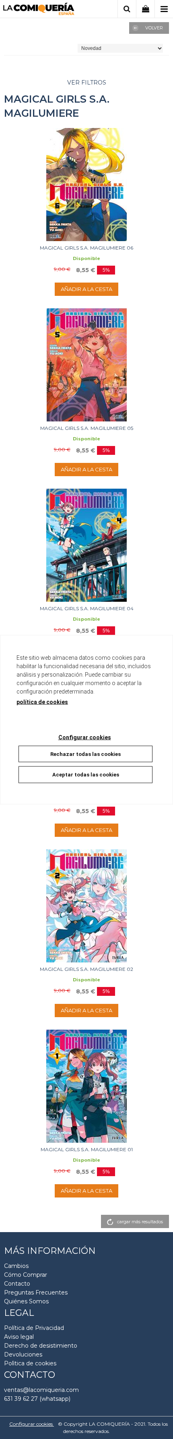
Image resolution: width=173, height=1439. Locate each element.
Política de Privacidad (34, 1328)
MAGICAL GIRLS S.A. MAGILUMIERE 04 (87, 608)
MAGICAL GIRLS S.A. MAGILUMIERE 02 (86, 969)
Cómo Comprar (25, 1274)
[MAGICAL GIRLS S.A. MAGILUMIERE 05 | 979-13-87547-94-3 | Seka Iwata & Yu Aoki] (86, 364)
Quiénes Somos (26, 1301)
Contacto (17, 1283)
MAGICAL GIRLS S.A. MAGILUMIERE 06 (86, 248)
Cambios (16, 1266)
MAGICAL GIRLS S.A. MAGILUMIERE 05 (86, 428)
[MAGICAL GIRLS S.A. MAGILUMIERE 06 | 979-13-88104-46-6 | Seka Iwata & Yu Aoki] (86, 184)
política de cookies (42, 701)
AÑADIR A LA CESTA (86, 289)
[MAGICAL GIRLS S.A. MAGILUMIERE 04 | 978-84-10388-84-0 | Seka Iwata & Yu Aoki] (86, 545)
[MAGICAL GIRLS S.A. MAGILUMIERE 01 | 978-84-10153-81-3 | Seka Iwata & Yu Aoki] (86, 1086)
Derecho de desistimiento (40, 1345)
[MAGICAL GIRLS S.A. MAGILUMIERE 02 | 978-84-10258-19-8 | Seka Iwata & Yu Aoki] (86, 905)
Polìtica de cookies (30, 1363)
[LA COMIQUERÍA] (39, 10)
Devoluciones (23, 1354)
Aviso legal (19, 1336)
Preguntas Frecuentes (36, 1292)
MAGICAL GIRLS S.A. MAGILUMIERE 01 (87, 1149)
